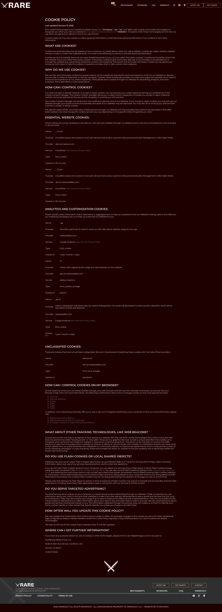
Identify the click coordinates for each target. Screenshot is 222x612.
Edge (52, 406)
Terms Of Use (65, 596)
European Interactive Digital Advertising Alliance (72, 422)
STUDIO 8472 (162, 607)
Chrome (53, 397)
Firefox (53, 401)
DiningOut (165, 5)
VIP (114, 5)
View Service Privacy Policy (78, 150)
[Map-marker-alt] (184, 5)
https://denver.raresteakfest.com (101, 32)
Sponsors (142, 5)
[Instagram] (174, 5)
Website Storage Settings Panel (90, 470)
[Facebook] (179, 5)
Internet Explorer (58, 399)
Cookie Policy (44, 596)
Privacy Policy (23, 596)
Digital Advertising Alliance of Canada (67, 420)
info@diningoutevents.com (30, 591)
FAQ (153, 5)
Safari (52, 403)
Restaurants (127, 5)
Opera (52, 408)
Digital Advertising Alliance (62, 418)
